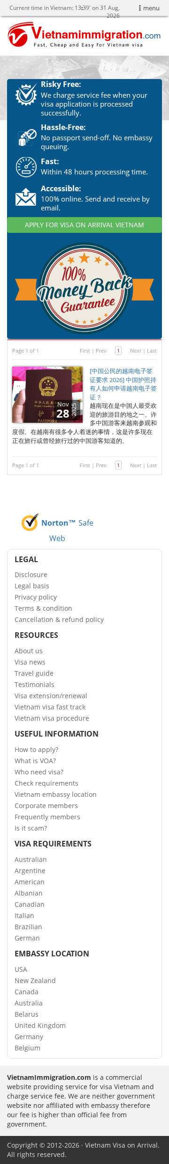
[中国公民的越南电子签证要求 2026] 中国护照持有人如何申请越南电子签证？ (123, 384)
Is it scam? (31, 828)
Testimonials (34, 684)
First (85, 350)
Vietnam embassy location (56, 794)
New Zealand (35, 980)
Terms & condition (43, 608)
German (27, 937)
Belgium (27, 1047)
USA (21, 969)
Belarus (26, 1014)
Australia (29, 1002)
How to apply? (36, 749)
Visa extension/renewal (51, 695)
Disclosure (31, 574)
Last (152, 350)
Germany (29, 1036)
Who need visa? (39, 771)
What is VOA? (35, 760)
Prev (101, 350)
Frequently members (47, 816)
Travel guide (34, 673)
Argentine (30, 870)
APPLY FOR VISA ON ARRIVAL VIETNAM (84, 224)
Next (135, 350)
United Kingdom (40, 1025)
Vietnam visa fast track (50, 706)
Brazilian (28, 926)
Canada (26, 991)
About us (29, 650)
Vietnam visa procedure (52, 718)
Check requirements (46, 783)
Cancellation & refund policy (59, 619)
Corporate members (46, 805)
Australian (31, 859)
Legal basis (32, 585)
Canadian (30, 904)
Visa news (30, 662)
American (30, 881)
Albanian (29, 893)
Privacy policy (36, 597)
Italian (24, 915)
